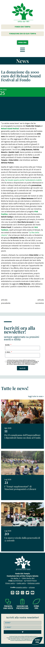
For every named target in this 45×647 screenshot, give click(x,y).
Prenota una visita (8, 607)
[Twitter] (27, 592)
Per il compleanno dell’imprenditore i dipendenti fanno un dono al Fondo (22, 436)
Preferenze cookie (34, 583)
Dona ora (36, 607)
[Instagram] (22, 592)
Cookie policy (21, 583)
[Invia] (22, 632)
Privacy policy (10, 583)
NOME (7, 345)
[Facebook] (17, 592)
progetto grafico (21, 587)
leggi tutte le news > (36, 396)
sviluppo (32, 587)
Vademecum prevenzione (22, 607)
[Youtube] (32, 592)
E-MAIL (8, 352)
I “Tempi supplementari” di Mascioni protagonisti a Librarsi (20, 487)
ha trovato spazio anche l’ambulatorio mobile (23, 180)
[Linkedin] (12, 592)
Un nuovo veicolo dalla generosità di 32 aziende (22, 539)
